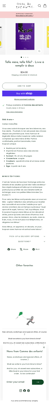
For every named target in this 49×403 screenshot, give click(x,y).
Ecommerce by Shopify (28, 401)
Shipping (15, 75)
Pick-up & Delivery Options (24, 236)
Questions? (24, 241)
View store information (14, 112)
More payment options (24, 99)
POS (12, 401)
